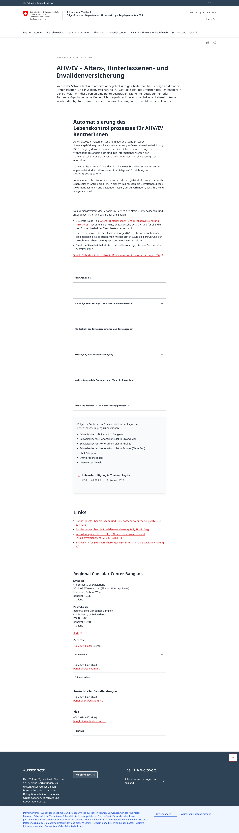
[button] (33, 32)
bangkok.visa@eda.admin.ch (89, 721)
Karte (76, 633)
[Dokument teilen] (214, 42)
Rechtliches (77, 826)
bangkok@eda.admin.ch (87, 668)
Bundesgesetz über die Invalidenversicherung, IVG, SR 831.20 (111, 529)
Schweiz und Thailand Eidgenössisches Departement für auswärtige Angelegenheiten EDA (105, 14)
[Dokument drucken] (207, 42)
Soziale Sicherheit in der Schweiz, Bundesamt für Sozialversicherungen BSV (116, 255)
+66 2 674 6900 (82, 646)
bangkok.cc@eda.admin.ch (88, 700)
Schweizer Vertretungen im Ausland (140, 781)
